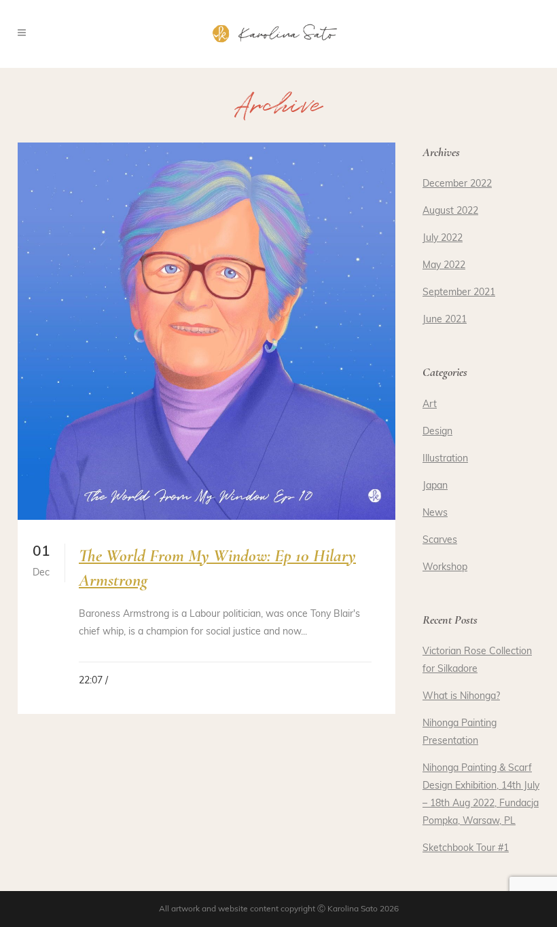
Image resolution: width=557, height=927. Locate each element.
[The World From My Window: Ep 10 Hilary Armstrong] (206, 331)
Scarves (440, 540)
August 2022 (450, 211)
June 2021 (445, 320)
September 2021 (459, 293)
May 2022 (444, 266)
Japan (435, 486)
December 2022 (457, 184)
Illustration (445, 459)
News (435, 513)
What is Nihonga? (461, 697)
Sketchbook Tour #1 (466, 849)
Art (430, 405)
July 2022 (443, 238)
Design (437, 432)
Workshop (445, 568)
